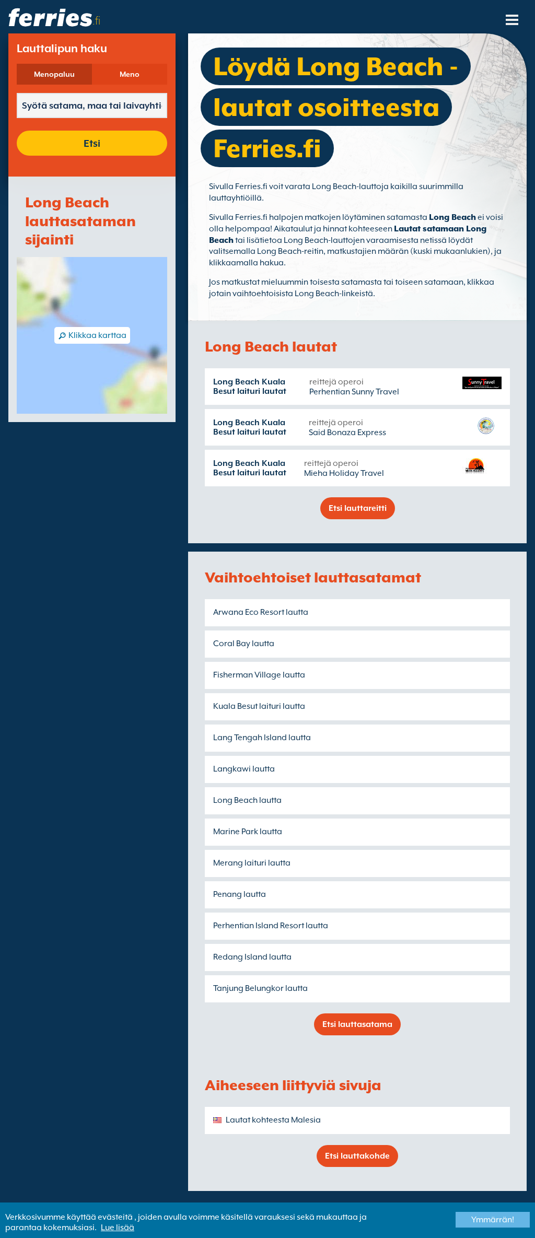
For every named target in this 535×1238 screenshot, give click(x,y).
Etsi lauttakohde (357, 1156)
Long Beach (452, 217)
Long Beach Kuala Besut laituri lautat (249, 386)
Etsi (92, 143)
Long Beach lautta (247, 800)
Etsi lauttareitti (358, 508)
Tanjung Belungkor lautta (260, 988)
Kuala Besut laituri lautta (259, 706)
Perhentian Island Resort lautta (270, 925)
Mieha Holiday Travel (344, 473)
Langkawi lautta (244, 769)
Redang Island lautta (252, 957)
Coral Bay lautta (243, 643)
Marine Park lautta (247, 831)
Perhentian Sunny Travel (354, 391)
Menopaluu (54, 74)
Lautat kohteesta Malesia (273, 1120)
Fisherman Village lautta (259, 675)
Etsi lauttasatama (357, 1024)
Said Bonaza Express (347, 432)
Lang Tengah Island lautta (262, 737)
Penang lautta (239, 894)
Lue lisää (117, 1227)
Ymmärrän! (492, 1219)
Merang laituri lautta (251, 863)
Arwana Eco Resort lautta (260, 612)
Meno (129, 74)
